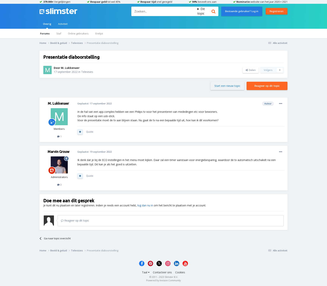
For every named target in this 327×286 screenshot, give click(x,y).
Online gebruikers (78, 33)
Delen (252, 70)
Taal (145, 272)
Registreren (276, 11)
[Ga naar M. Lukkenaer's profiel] (47, 70)
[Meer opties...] (280, 103)
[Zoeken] (213, 11)
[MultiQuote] (80, 131)
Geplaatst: (94, 103)
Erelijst (99, 33)
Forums (45, 33)
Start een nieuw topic (227, 86)
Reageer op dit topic (267, 86)
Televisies (87, 72)
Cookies (180, 272)
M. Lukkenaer (70, 68)
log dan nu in (145, 205)
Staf (58, 33)
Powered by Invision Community (163, 280)
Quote (89, 131)
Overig (47, 24)
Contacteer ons (162, 272)
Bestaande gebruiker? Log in (241, 11)
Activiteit (63, 24)
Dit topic (201, 11)
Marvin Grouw (58, 151)
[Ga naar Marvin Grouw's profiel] (59, 164)
